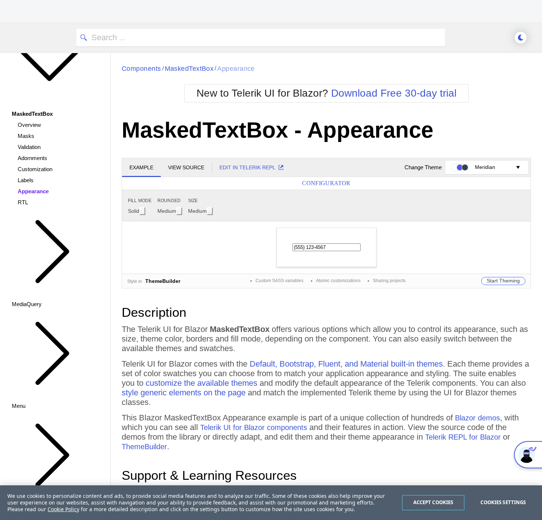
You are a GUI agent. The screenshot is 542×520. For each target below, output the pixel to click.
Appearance (33, 191)
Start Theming (503, 281)
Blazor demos (477, 418)
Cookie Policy (63, 509)
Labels (26, 180)
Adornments (32, 158)
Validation (29, 147)
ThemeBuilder (144, 447)
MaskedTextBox (189, 68)
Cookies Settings (503, 502)
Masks (26, 136)
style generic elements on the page (184, 392)
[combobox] (136, 211)
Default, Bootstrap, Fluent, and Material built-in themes (346, 363)
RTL (23, 202)
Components (141, 68)
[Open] (142, 211)
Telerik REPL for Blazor (463, 437)
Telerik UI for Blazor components (253, 427)
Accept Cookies (433, 502)
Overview (29, 125)
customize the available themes (201, 383)
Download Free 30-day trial (393, 93)
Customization (35, 169)
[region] (271, 502)
